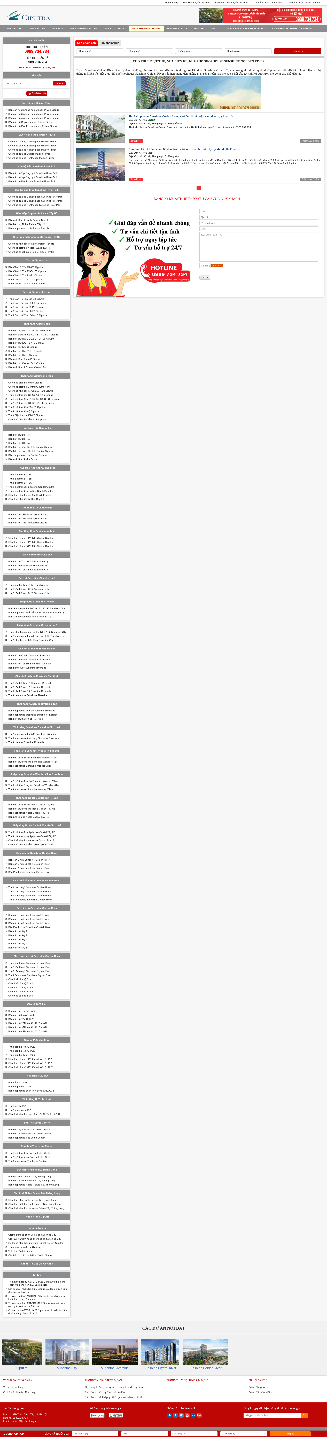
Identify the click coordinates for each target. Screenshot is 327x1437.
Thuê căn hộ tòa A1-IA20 (21, 1046)
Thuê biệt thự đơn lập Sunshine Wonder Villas (33, 781)
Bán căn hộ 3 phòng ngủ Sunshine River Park (33, 177)
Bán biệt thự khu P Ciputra (22, 355)
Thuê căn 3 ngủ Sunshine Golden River (29, 891)
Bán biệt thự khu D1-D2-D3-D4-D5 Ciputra (31, 338)
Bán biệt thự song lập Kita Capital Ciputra (30, 451)
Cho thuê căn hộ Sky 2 (20, 983)
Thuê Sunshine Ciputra (146, 28)
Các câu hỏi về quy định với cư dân (105, 1392)
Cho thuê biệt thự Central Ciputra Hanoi (29, 386)
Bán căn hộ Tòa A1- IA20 (21, 1011)
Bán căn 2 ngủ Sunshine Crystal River (28, 915)
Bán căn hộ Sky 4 (17, 943)
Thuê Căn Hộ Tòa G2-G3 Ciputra (26, 298)
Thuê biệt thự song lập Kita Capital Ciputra (31, 486)
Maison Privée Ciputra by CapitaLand (30, 34)
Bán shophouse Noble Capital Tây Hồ (28, 812)
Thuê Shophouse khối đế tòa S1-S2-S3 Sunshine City (37, 632)
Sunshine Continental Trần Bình (291, 28)
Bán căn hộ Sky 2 (17, 935)
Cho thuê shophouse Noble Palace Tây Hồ (31, 251)
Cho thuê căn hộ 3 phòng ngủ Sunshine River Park (35, 200)
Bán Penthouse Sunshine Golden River (29, 872)
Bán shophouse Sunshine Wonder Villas (29, 765)
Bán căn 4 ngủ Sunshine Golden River (29, 868)
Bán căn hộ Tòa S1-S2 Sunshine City (28, 561)
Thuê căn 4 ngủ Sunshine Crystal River (29, 971)
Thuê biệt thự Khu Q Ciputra (23, 411)
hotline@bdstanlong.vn (24, 1421)
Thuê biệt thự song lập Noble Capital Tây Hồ (32, 836)
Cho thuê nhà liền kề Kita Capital (26, 499)
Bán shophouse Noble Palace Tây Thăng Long (33, 1184)
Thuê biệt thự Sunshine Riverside (26, 742)
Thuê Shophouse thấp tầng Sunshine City (30, 640)
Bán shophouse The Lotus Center (26, 1137)
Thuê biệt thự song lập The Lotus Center (30, 1157)
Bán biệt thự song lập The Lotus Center (29, 1133)
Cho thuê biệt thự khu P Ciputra (25, 382)
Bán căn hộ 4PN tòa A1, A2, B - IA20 (28, 1031)
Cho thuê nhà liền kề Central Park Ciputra (30, 390)
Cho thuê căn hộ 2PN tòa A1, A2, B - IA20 (30, 1059)
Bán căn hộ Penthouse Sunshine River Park (32, 181)
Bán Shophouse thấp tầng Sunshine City (30, 616)
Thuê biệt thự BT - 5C (20, 482)
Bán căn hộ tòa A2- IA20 (21, 1015)
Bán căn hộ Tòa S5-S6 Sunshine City (28, 569)
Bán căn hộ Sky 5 (17, 947)
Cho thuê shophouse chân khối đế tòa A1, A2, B (34, 1114)
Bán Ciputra (14, 28)
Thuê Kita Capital (114, 28)
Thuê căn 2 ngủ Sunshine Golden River (29, 887)
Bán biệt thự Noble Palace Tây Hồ (26, 224)
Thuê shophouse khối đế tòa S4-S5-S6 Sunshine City (37, 636)
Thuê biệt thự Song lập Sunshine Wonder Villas (33, 785)
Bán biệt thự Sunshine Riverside (25, 718)
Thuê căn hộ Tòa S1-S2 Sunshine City (29, 585)
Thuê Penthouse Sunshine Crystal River (29, 975)
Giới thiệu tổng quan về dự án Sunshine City (32, 1234)
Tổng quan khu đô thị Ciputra (24, 1247)
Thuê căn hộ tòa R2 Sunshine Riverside (29, 687)
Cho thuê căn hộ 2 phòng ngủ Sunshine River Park (35, 196)
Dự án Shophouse (258, 1387)
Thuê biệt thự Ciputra (36, 1216)
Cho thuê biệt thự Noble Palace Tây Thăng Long (34, 1204)
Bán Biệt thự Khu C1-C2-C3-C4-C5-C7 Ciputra (33, 334)
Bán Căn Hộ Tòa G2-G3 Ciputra (25, 267)
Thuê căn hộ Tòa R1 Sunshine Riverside (30, 683)
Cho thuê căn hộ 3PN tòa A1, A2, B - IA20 (30, 1063)
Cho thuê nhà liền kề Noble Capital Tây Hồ (31, 844)
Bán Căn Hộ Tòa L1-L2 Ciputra (25, 279)
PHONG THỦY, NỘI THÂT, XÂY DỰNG (187, 1380)
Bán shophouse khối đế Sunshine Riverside (31, 710)
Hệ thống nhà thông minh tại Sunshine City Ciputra (35, 1243)
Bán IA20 (199, 28)
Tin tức (215, 28)
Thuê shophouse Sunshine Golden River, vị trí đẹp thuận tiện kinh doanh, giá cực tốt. (181, 116)
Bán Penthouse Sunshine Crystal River (29, 927)
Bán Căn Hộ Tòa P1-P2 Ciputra (25, 275)
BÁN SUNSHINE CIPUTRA (83, 28)
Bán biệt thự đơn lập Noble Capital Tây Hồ (31, 804)
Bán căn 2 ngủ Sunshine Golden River (29, 859)
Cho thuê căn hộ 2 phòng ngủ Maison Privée (32, 141)
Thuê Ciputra (36, 28)
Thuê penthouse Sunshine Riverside (28, 695)
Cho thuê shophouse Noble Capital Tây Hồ (31, 840)
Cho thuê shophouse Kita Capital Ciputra (30, 495)
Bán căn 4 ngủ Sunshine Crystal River (28, 923)
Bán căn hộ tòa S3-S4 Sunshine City (28, 565)
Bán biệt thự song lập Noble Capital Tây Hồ (31, 808)
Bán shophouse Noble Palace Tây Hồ (28, 228)
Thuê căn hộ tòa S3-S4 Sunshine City (28, 589)
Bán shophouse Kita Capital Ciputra (27, 455)
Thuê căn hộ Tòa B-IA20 (21, 1055)
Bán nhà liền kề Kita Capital (23, 459)
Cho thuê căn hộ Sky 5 (20, 995)
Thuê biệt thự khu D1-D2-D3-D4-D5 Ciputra (31, 403)
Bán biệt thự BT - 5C (19, 443)
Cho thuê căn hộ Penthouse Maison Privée (31, 157)
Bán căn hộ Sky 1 (17, 931)
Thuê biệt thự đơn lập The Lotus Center (29, 1153)
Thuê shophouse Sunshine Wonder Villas (30, 789)
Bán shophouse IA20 (19, 1086)
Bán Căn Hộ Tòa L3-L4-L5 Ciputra (26, 283)
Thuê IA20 (57, 28)
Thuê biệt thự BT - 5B (20, 478)
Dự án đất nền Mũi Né (261, 1392)
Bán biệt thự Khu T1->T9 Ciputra (26, 342)
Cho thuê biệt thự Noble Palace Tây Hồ (29, 247)
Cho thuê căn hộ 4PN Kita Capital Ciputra (30, 546)
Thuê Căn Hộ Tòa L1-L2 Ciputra (25, 311)
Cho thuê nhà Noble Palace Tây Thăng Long (32, 1200)
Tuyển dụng (171, 2)
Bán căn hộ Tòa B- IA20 (21, 1019)
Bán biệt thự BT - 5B (19, 438)
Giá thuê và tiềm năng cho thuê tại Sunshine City (34, 1238)
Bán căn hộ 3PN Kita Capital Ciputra (27, 518)
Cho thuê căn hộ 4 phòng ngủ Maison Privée (32, 149)
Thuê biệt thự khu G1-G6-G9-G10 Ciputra (30, 395)
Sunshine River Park (73, 34)
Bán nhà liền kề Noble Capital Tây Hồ (28, 816)
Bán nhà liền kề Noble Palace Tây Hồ (28, 220)
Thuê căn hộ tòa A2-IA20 (21, 1050)
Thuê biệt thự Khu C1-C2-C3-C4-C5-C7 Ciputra (34, 399)
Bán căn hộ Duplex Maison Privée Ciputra (30, 122)
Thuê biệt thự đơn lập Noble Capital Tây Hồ (31, 832)
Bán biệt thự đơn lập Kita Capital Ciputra (30, 447)
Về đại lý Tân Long (13, 1387)
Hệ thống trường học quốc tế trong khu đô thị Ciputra (115, 1387)
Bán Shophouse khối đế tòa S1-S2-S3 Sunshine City (36, 608)
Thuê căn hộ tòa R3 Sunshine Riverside (29, 691)
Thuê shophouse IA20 (20, 1110)
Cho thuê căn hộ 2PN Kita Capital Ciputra (30, 538)
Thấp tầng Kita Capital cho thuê (304, 2)
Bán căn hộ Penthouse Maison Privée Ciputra (32, 126)
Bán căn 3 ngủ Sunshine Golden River (29, 863)
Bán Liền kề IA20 (17, 1082)
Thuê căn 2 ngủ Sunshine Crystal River (29, 963)
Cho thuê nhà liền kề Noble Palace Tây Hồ (31, 243)
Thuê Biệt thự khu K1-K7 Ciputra (25, 415)
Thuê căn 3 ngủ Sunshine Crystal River (29, 967)
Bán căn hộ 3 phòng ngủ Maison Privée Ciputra (33, 114)
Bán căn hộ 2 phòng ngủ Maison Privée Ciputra (33, 109)
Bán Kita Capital (177, 28)
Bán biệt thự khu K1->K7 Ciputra (25, 351)
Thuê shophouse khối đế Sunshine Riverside (32, 734)
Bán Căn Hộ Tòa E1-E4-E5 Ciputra (27, 271)
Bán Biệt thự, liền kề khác (196, 2)
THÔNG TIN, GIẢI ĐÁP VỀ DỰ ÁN (103, 1380)
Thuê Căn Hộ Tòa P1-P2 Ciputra (26, 307)
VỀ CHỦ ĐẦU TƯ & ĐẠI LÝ (17, 1380)
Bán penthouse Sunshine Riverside (27, 667)
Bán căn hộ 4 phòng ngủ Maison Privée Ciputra (33, 118)
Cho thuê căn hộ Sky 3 (20, 987)
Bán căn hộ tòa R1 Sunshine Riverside (29, 655)
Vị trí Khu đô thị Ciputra (20, 1251)
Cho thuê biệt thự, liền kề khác (231, 2)
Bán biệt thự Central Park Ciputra (26, 363)
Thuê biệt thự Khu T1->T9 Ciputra (26, 407)
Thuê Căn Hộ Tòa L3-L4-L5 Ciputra (27, 315)
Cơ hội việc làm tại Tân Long (19, 1392)
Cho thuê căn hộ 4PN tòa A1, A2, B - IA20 (30, 1067)
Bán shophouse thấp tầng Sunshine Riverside (33, 714)
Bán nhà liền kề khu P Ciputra (24, 359)
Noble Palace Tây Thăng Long (245, 28)
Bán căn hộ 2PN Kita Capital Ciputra (27, 514)
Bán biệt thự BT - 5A (19, 434)
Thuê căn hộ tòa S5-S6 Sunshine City (28, 593)
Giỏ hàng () (39, 93)
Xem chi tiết (135, 141)
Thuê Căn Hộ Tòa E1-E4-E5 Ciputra (27, 303)
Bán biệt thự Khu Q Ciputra (22, 346)
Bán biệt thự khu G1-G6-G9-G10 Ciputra (30, 330)
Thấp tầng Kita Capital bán (267, 2)
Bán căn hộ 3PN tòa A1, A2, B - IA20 (28, 1027)
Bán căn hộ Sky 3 (17, 939)
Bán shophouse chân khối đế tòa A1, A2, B (31, 1090)
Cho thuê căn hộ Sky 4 (20, 991)
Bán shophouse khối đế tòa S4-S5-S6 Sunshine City (36, 612)
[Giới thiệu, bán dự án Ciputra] (28, 22)
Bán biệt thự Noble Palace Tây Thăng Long (31, 1180)
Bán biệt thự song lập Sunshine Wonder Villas (33, 761)
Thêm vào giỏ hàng (311, 141)
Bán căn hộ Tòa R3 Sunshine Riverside (29, 663)
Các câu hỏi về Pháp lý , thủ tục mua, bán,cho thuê (113, 1397)
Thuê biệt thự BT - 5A (20, 474)
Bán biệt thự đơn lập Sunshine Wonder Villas (32, 757)
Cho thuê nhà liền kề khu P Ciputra (27, 419)
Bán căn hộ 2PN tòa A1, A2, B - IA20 (28, 1023)
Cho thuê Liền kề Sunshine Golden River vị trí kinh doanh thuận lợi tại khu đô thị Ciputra (184, 149)
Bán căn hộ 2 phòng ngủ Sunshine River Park (33, 173)
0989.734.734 (20, 1417)
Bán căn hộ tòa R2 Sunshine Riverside (29, 659)
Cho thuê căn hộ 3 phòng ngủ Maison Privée (32, 145)
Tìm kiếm (297, 51)
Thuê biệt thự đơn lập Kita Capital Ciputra (30, 491)
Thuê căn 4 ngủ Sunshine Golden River (29, 895)
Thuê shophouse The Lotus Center (27, 1161)
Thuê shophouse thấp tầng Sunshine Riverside (33, 738)
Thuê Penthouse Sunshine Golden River (30, 899)
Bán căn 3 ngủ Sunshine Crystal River (28, 919)
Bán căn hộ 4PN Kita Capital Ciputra (27, 522)
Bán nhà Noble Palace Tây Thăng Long (29, 1176)
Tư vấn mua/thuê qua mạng (37, 67)
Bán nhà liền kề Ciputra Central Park (28, 367)
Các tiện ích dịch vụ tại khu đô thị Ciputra (30, 1255)
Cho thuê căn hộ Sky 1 (20, 979)
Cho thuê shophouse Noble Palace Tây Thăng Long (36, 1208)
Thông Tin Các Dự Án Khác (37, 1263)
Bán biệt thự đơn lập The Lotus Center (29, 1129)
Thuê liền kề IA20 (17, 1106)
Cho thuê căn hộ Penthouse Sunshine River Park (34, 204)
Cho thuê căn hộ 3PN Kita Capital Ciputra (30, 542)
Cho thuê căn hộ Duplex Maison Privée (29, 153)
